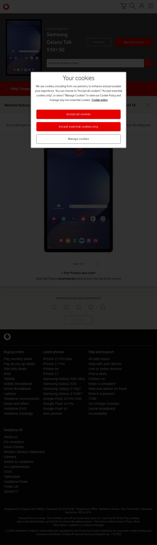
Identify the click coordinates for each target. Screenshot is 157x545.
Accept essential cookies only (78, 126)
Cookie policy (100, 100)
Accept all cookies (78, 114)
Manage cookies (78, 139)
